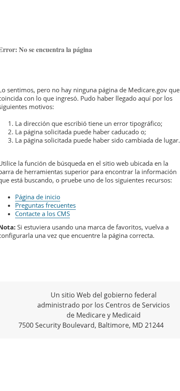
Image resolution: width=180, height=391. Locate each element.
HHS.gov (20, 304)
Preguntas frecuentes (45, 205)
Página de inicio (37, 197)
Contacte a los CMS (42, 213)
